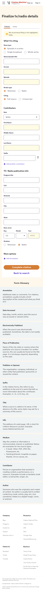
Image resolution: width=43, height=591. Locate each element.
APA (24, 528)
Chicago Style (27, 535)
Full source (12, 99)
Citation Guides (28, 524)
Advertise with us (8, 535)
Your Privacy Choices (29, 562)
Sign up (30, 3)
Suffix (6, 153)
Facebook (6, 551)
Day (5, 231)
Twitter (5, 555)
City (5, 206)
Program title (8, 175)
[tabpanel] (21, 147)
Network (7, 196)
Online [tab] (15, 26)
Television (11, 91)
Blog (4, 520)
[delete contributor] (38, 157)
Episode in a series (15, 49)
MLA (24, 531)
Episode (6, 77)
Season (6, 67)
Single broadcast (14, 52)
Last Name (7, 143)
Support (5, 531)
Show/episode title (10, 57)
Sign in (37, 3)
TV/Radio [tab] (7, 26)
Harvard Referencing (29, 539)
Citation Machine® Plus (30, 520)
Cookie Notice (27, 559)
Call (5, 185)
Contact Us (6, 528)
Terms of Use (27, 551)
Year (29, 231)
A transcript (27, 99)
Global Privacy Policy (29, 555)
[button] (21, 117)
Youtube (5, 559)
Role (5, 112)
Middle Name (9, 133)
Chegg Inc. (6, 524)
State (6, 217)
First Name (8, 123)
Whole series (33, 52)
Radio (24, 91)
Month (18, 231)
